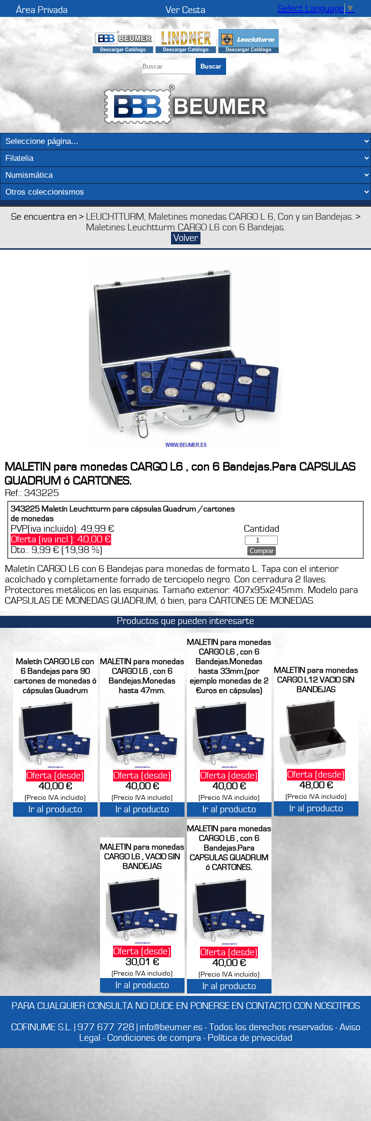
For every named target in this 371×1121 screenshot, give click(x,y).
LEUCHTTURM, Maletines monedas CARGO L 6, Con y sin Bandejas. (220, 217)
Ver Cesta (185, 10)
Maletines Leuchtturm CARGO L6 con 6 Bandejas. (185, 227)
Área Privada (42, 10)
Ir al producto (55, 809)
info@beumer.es (171, 1027)
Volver (185, 238)
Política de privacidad (250, 1038)
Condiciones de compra (154, 1038)
